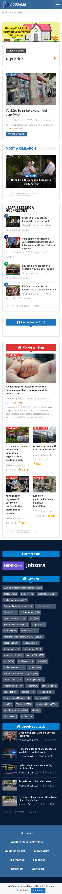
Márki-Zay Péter (14, 667)
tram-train (42, 698)
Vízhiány (10, 716)
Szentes (27, 692)
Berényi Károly (47, 594)
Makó (9, 661)
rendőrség (49, 686)
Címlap (12, 74)
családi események (15, 600)
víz (36, 710)
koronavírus (29, 631)
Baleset (27, 594)
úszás (26, 716)
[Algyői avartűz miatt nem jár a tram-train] (44, 435)
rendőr (32, 686)
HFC (34, 618)
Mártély (35, 667)
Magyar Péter (35, 655)
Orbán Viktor (12, 680)
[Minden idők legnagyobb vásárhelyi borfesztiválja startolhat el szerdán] (17, 484)
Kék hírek (40, 428)
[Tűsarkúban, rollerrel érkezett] (9, 785)
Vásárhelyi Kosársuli (16, 710)
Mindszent (25, 661)
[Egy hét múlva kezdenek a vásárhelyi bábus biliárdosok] (13, 269)
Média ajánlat (17, 851)
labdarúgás (11, 649)
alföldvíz (10, 594)
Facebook (39, 860)
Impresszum (41, 851)
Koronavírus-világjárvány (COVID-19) (23, 637)
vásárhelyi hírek (46, 704)
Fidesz (10, 612)
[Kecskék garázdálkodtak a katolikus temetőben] (44, 484)
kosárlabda (11, 643)
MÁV (42, 661)
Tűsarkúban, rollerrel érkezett (35, 781)
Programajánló (13, 686)
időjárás (38, 624)
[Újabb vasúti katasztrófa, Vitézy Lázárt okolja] (9, 769)
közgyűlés (30, 643)
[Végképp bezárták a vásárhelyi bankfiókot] (31, 89)
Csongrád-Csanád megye (18, 606)
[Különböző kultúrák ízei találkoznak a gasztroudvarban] (13, 290)
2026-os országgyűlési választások (23, 588)
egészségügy (46, 606)
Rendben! (38, 890)
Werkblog (38, 868)
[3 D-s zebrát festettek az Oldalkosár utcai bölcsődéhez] (9, 801)
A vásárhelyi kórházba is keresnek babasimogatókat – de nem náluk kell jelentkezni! (27, 390)
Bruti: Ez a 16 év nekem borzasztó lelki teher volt (31, 182)
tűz (8, 704)
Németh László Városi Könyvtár (21, 673)
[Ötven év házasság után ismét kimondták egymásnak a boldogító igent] (17, 435)
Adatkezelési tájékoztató (27, 842)
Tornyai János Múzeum (17, 698)
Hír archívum (17, 860)
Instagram (17, 868)
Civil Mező (14, 355)
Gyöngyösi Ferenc (14, 618)
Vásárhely (24, 704)
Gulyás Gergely (30, 612)
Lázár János (32, 649)
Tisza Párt (46, 692)
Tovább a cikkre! (16, 134)
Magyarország (13, 655)
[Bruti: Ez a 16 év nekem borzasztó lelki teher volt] (31, 171)
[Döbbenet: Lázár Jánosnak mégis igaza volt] (9, 736)
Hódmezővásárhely (16, 624)
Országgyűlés (35, 680)
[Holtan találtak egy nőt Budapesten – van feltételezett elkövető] (9, 752)
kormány (10, 631)
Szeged (10, 692)
